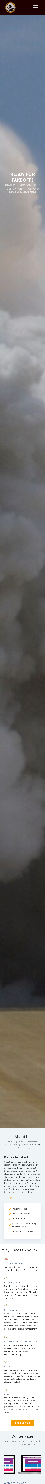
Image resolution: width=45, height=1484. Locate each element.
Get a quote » (10, 1197)
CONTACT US (22, 1423)
